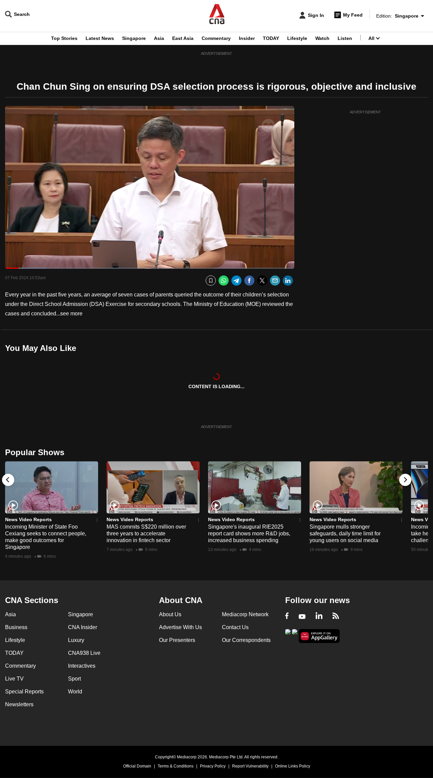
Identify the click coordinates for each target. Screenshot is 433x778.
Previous (8, 480)
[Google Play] (288, 635)
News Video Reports (28, 519)
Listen (345, 38)
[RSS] (336, 616)
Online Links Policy (292, 766)
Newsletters (19, 704)
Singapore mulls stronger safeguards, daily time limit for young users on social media (345, 533)
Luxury (76, 640)
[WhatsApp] (224, 280)
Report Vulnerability (250, 766)
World (75, 691)
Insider (247, 38)
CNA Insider (82, 627)
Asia (159, 38)
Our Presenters (177, 640)
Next (405, 480)
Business (16, 627)
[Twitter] (262, 280)
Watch (322, 38)
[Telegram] (236, 280)
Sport (74, 679)
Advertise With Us (180, 627)
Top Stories (64, 38)
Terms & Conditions (175, 766)
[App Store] (294, 635)
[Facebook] (249, 280)
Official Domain (137, 766)
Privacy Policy (213, 766)
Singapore (134, 38)
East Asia (182, 38)
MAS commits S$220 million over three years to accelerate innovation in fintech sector (146, 533)
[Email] (275, 280)
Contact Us (235, 627)
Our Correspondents (246, 640)
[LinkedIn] (288, 280)
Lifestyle (297, 38)
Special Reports (24, 691)
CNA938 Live (84, 653)
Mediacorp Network (245, 614)
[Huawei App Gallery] (319, 636)
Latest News (100, 38)
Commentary (216, 38)
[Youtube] (302, 616)
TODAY (271, 38)
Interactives (81, 666)
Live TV (14, 679)
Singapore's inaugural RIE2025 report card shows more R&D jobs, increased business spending (249, 533)
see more (71, 313)
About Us (170, 614)
